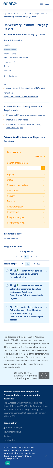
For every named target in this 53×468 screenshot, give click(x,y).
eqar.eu (7, 14)
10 (22, 264)
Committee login (14, 428)
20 (28, 264)
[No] (46, 455)
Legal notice (9, 440)
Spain (6, 66)
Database (17, 14)
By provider (39, 14)
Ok (7, 463)
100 (38, 264)
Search (28, 14)
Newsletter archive (12, 432)
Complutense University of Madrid (21, 88)
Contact (7, 436)
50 (34, 264)
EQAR (10, 4)
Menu (46, 4)
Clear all (39, 156)
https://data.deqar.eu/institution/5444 (21, 97)
